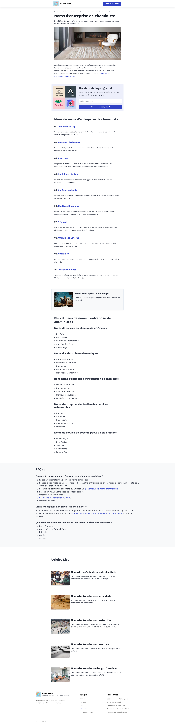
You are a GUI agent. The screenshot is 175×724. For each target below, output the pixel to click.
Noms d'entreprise (69, 12)
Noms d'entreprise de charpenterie (91, 596)
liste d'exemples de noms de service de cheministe (96, 513)
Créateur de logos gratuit (95, 88)
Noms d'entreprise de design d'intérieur (94, 668)
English (83, 699)
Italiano (83, 705)
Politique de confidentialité (117, 712)
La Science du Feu (68, 174)
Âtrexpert (63, 158)
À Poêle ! (62, 222)
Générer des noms (112, 4)
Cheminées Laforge (68, 238)
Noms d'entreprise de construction (91, 620)
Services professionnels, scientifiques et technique (96, 12)
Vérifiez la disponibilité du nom (54, 498)
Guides (56, 12)
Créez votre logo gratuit (100, 107)
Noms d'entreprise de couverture (90, 644)
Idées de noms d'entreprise (117, 699)
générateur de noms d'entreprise (101, 489)
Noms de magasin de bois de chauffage (93, 572)
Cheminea (63, 253)
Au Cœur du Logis (67, 190)
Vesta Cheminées (67, 269)
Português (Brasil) (87, 712)
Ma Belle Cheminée (68, 206)
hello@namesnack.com (116, 702)
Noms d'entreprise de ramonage (92, 293)
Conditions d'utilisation (116, 705)
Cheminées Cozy (66, 126)
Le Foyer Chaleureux (69, 142)
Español (83, 702)
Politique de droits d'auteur (118, 709)
